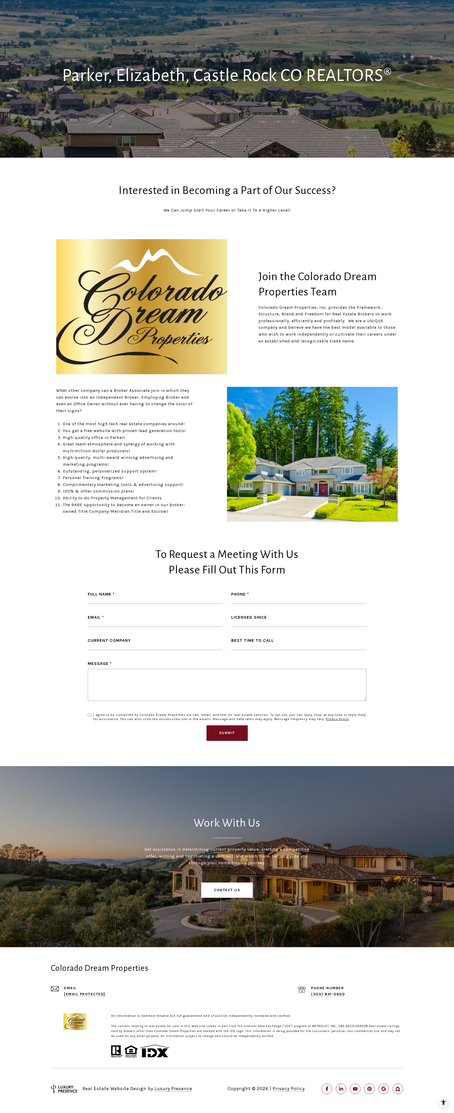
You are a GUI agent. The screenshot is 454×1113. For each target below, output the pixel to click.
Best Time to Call (252, 640)
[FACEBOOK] (327, 1089)
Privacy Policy (337, 719)
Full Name (99, 594)
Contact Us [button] (227, 890)
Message (98, 663)
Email (94, 617)
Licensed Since (249, 617)
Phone (238, 594)
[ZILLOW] (398, 1089)
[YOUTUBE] (355, 1089)
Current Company (109, 640)
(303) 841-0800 (328, 994)
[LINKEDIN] (341, 1089)
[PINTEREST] (369, 1089)
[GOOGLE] (383, 1089)
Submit (227, 733)
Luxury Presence (173, 1088)
